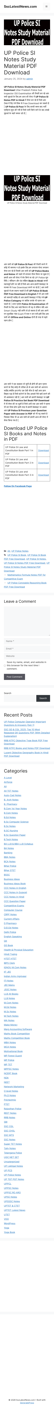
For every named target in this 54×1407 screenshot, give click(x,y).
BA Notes (9, 848)
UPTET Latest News (14, 1210)
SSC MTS (9, 1135)
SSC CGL (9, 1126)
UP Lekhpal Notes (13, 1166)
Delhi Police (10, 932)
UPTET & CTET (12, 1205)
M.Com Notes (11, 1002)
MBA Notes (10, 1042)
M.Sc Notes (10, 1011)
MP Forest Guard (13, 1055)
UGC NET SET (11, 1157)
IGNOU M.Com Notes (15, 967)
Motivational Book (13, 1051)
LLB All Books (11, 994)
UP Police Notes (19, 551)
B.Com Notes (11, 813)
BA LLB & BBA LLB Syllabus (18, 844)
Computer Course (13, 910)
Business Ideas (12, 879)
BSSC (7, 874)
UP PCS (8, 1170)
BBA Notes (9, 857)
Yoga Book (9, 1232)
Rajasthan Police (12, 1108)
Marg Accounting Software (18, 1029)
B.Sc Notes (10, 826)
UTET (7, 1214)
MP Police (9, 1060)
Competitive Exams (14, 905)
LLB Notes (9, 998)
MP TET (8, 1064)
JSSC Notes (10, 989)
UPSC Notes (10, 1197)
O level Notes (11, 1091)
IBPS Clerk (9, 963)
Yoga (6, 1228)
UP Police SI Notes (36, 559)
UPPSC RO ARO (12, 1192)
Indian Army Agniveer (15, 976)
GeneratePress (27, 1403)
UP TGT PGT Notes (14, 1179)
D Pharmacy (10, 923)
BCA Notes (9, 861)
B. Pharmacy (10, 804)
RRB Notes (9, 1117)
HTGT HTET (10, 958)
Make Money (10, 1025)
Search (7, 693)
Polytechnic (10, 1100)
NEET (7, 1082)
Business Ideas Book (15, 883)
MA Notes (9, 1020)
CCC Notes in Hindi (14, 897)
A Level (8, 777)
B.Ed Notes (10, 817)
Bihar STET (10, 870)
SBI (5, 1122)
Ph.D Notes (10, 1095)
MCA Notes (10, 1047)
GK (5, 941)
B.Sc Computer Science (16, 822)
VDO (6, 1219)
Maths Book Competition (17, 1033)
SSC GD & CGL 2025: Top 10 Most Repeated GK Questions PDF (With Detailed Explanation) (27, 732)
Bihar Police (10, 866)
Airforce (8, 782)
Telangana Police (13, 1153)
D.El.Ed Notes (11, 927)
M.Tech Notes (11, 1016)
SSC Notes (9, 1139)
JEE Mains (9, 985)
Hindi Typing (10, 954)
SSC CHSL (9, 1130)
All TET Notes (11, 791)
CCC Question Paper (15, 901)
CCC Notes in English (15, 888)
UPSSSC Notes (12, 1201)
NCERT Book (10, 1073)
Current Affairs (11, 919)
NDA (6, 1078)
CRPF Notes (10, 914)
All (8, 551)
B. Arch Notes (11, 799)
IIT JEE (7, 972)
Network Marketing (14, 1086)
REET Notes (10, 1113)
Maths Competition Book (17, 1038)
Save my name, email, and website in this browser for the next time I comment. (26, 665)
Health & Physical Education (18, 950)
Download (43, 450)
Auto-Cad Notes (12, 795)
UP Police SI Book (16, 555)
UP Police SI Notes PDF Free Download (24, 563)
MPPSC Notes (11, 1069)
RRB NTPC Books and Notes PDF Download (27, 748)
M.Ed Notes (10, 1007)
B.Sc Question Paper (15, 835)
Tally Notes (10, 1148)
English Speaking (13, 936)
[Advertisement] (27, 145)
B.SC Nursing (11, 830)
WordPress (9, 1223)
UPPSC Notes (11, 1188)
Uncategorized (11, 1161)
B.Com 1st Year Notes (15, 808)
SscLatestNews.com (20, 6)
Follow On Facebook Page (18, 486)
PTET (7, 1104)
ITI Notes (8, 980)
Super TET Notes (13, 1144)
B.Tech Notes (11, 839)
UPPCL (7, 1183)
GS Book (8, 945)
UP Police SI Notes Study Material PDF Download (27, 567)
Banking (8, 852)
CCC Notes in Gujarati (15, 892)
